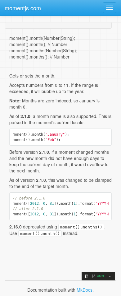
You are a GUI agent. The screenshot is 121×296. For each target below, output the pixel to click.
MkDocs (84, 290)
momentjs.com (23, 8)
